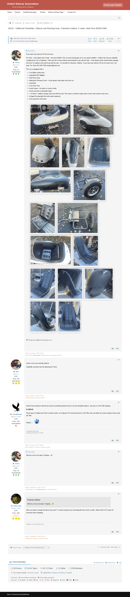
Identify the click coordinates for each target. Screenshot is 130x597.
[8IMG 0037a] (50, 264)
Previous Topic (105, 547)
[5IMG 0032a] (98, 167)
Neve (9, 594)
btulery (17, 62)
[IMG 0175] (42, 298)
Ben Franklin (28, 355)
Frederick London (33, 573)
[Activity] (16, 67)
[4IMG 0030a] (44, 167)
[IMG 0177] (86, 265)
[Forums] (10, 23)
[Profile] (15, 67)
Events (42, 12)
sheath (38, 398)
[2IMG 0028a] (93, 134)
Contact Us (72, 12)
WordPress (25, 594)
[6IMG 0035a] (42, 232)
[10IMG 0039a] (89, 200)
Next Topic (115, 547)
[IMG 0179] (99, 298)
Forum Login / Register (113, 5)
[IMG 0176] (69, 331)
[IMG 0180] (43, 331)
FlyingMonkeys (45, 355)
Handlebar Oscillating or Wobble (61, 573)
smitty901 (31, 447)
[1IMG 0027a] (50, 134)
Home (10, 12)
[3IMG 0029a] (73, 167)
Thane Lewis (24, 41)
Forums (17, 12)
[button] (64, 12)
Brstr (17, 371)
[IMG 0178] (70, 298)
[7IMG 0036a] (50, 192)
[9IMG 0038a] (78, 232)
